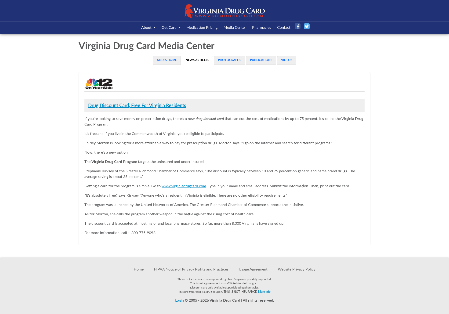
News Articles (197, 60)
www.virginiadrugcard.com (184, 186)
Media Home (167, 60)
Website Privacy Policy (296, 269)
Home (139, 269)
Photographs (229, 60)
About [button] (146, 27)
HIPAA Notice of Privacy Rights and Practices (191, 269)
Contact (283, 27)
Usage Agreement (253, 269)
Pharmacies (261, 27)
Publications (261, 60)
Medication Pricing (201, 27)
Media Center (235, 27)
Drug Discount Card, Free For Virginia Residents (137, 105)
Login (179, 300)
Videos (286, 60)
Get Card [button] (169, 27)
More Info (264, 291)
